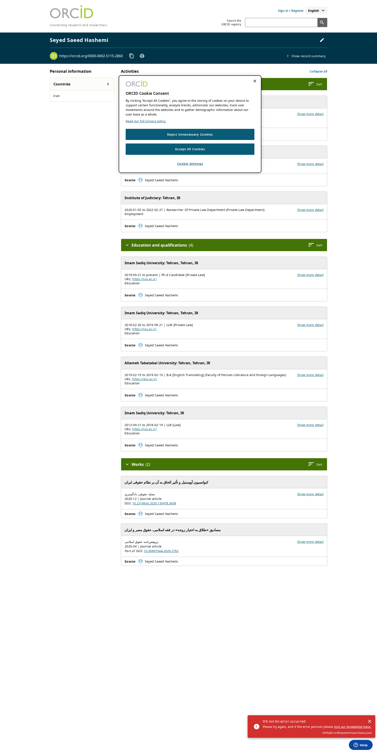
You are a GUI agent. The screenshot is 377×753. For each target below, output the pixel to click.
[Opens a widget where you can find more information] (361, 745)
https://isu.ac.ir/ (144, 279)
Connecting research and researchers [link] (78, 25)
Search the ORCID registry (231, 22)
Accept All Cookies (190, 149)
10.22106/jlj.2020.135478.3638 (154, 503)
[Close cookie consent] (255, 81)
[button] (318, 71)
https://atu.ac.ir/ (144, 379)
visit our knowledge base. (352, 727)
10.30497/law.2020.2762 (161, 551)
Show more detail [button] (310, 114)
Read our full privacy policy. (146, 121)
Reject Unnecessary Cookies (190, 134)
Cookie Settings (190, 164)
